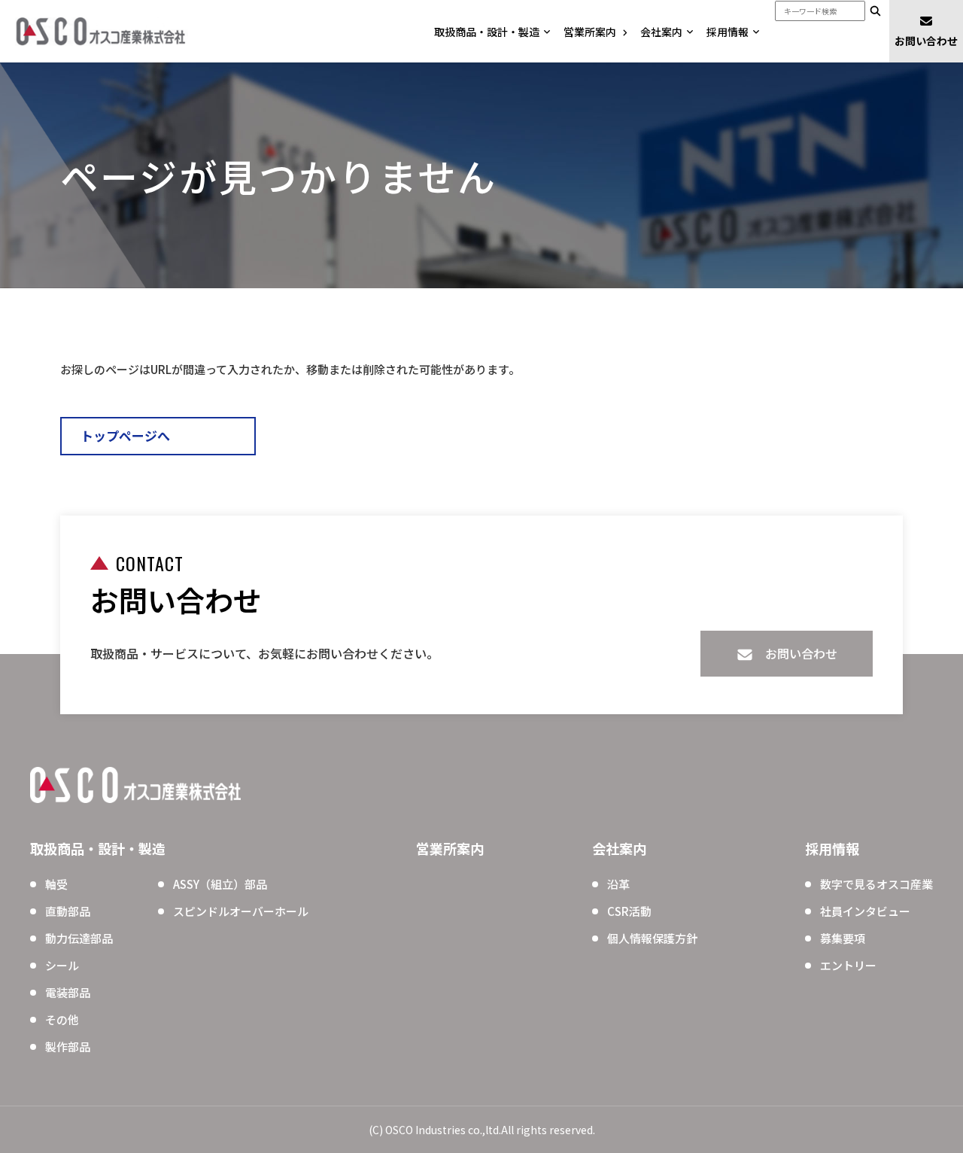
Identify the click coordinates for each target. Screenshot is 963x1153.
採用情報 (727, 31)
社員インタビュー (865, 911)
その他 (62, 1019)
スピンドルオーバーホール (240, 911)
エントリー (848, 965)
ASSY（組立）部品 (220, 884)
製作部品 (67, 1046)
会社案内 (661, 31)
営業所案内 (590, 31)
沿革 (618, 884)
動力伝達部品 (79, 938)
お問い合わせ (926, 40)
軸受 (56, 884)
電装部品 (67, 992)
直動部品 (67, 911)
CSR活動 (629, 911)
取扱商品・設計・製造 (486, 31)
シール (62, 965)
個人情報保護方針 (652, 938)
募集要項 (842, 938)
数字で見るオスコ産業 (876, 884)
